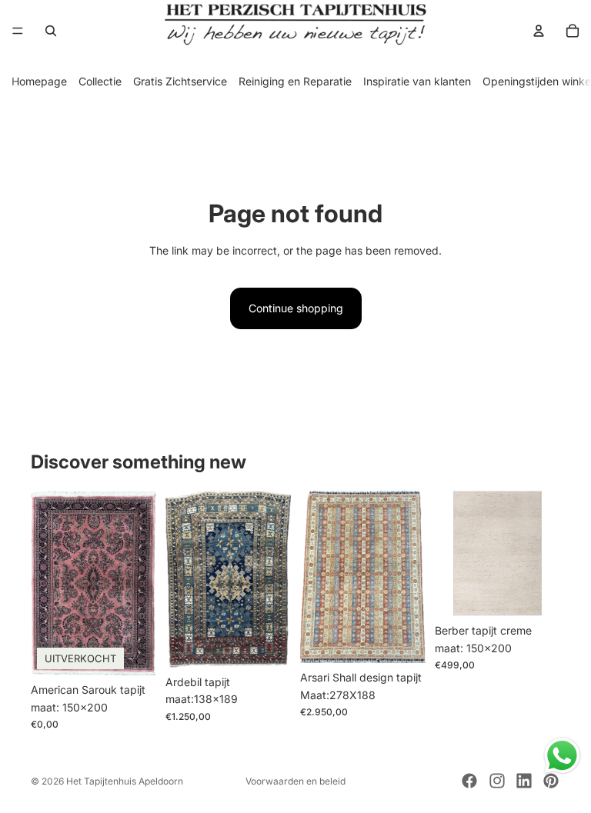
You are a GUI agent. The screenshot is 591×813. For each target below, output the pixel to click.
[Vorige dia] (48, 583)
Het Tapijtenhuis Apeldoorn (124, 781)
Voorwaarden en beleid (295, 781)
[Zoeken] (51, 31)
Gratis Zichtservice (180, 81)
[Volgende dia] (139, 583)
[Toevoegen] (267, 644)
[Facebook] (469, 780)
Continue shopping (296, 308)
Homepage (39, 81)
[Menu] (17, 30)
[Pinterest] (551, 780)
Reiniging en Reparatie (295, 81)
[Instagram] (497, 780)
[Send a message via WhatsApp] (562, 756)
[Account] (539, 31)
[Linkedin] (524, 780)
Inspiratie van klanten (417, 81)
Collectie (100, 81)
